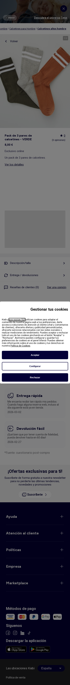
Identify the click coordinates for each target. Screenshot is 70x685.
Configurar (35, 366)
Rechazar (35, 377)
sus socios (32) (17, 319)
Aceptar (35, 355)
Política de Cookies (20, 345)
